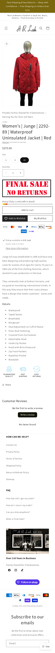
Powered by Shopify (34, 606)
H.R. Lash (22, 606)
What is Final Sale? (15, 519)
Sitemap (10, 479)
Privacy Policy (12, 451)
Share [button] (8, 384)
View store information (17, 248)
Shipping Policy (13, 465)
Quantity (6, 167)
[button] (6, 28)
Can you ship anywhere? (18, 512)
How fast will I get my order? (20, 498)
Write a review (27, 414)
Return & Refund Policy (17, 472)
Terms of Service (14, 458)
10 (24, 160)
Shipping (5, 142)
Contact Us (11, 445)
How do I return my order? (19, 505)
